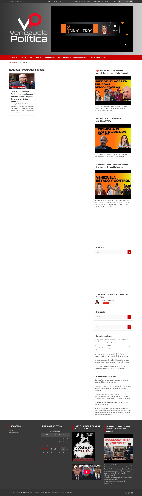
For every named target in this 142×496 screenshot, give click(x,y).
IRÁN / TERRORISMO (111, 1)
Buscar (129, 252)
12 (51, 445)
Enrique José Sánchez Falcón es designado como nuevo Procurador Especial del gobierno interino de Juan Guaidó (22, 96)
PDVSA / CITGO (26, 57)
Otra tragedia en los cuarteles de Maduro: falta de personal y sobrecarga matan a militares (113, 388)
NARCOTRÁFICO (98, 1)
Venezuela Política (26, 492)
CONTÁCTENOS (14, 433)
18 (47, 449)
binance (97, 402)
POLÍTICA (66, 1)
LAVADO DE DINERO (86, 1)
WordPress (68, 492)
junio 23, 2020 (15, 104)
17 (43, 449)
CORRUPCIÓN (74, 1)
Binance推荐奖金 (100, 394)
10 (43, 445)
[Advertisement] (113, 226)
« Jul (42, 460)
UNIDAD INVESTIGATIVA (98, 57)
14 (59, 445)
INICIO (50, 1)
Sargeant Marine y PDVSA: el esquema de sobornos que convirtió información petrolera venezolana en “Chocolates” (113, 348)
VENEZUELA (57, 1)
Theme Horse (45, 492)
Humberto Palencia (101, 386)
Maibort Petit (24, 104)
